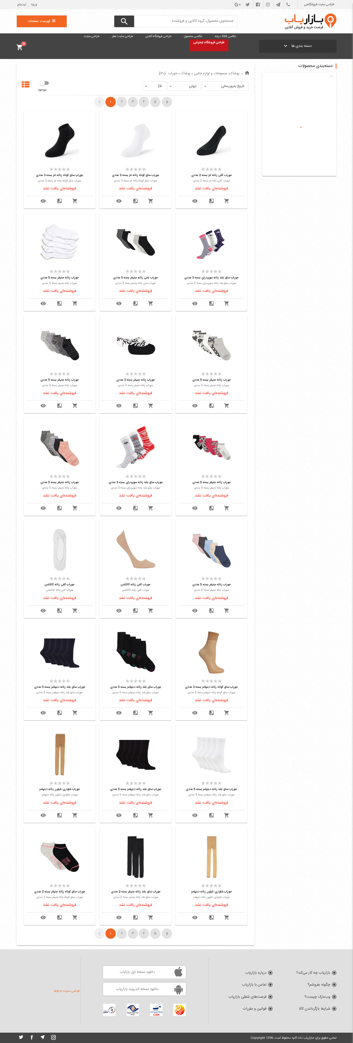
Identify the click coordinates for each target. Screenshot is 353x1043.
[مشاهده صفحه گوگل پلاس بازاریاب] (237, 4)
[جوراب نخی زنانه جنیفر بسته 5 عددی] (135, 243)
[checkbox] (43, 86)
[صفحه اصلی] (247, 73)
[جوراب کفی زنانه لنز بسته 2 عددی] (211, 140)
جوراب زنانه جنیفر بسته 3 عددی (135, 380)
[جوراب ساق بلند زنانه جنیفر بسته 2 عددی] (135, 857)
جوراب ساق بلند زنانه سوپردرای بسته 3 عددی (211, 277)
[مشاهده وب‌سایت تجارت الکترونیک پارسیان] (133, 1009)
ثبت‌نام (21, 5)
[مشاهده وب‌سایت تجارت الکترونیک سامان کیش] (109, 1009)
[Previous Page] (99, 102)
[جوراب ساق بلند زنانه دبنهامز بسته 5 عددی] (135, 652)
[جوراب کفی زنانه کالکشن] (135, 550)
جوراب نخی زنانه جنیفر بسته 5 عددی (135, 277)
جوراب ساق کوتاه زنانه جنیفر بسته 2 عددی (59, 891)
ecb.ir (58, 991)
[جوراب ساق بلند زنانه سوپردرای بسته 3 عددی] (211, 243)
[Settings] (211, 201)
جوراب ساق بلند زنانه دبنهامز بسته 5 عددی (135, 687)
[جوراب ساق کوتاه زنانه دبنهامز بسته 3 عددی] (211, 652)
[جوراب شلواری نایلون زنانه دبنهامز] (59, 754)
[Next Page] (167, 102)
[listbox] (225, 86)
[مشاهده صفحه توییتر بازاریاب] (247, 4)
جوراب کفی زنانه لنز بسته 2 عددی (211, 175)
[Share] (195, 201)
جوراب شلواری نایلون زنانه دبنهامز (59, 789)
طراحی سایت (71, 991)
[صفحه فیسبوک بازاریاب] (257, 4)
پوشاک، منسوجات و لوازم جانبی (216, 73)
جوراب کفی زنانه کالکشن (135, 584)
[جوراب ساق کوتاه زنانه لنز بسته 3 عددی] (135, 140)
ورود (34, 4)
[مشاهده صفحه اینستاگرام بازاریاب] (267, 4)
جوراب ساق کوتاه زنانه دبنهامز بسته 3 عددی (211, 687)
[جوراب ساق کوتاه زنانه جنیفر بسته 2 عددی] (59, 857)
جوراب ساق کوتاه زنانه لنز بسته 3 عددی (135, 175)
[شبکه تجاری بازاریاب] (310, 21)
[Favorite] (226, 201)
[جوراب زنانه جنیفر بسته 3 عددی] (135, 345)
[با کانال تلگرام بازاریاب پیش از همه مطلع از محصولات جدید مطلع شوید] (277, 4)
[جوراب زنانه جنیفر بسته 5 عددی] (59, 243)
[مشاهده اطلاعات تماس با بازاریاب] (288, 4)
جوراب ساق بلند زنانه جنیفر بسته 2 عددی (135, 891)
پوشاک (185, 73)
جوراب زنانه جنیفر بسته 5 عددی (59, 277)
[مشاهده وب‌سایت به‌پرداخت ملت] (156, 1009)
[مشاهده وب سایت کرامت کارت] (179, 1009)
